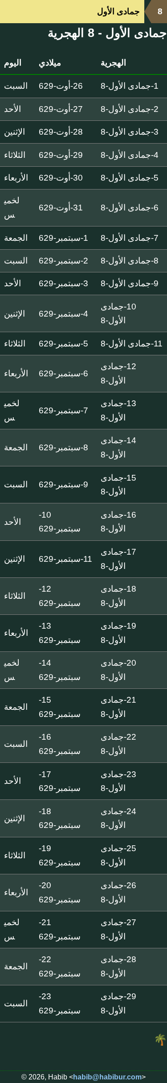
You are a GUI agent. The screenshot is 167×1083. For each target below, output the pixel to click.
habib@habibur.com (107, 1077)
